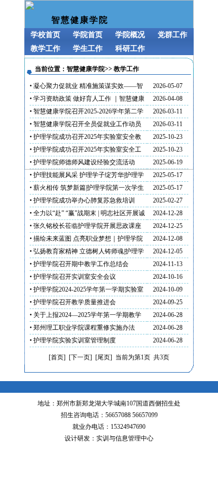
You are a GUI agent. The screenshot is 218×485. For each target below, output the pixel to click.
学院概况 (130, 35)
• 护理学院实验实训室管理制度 (73, 340)
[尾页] (103, 357)
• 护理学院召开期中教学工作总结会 (79, 264)
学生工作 (88, 48)
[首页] (57, 357)
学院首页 (88, 35)
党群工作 (172, 35)
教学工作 (45, 48)
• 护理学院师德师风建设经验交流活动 (82, 162)
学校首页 (45, 35)
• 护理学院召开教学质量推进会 (73, 302)
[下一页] (80, 357)
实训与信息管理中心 (124, 438)
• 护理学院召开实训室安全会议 (73, 276)
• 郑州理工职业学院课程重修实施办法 (82, 327)
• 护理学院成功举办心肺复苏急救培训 (82, 200)
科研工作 (130, 48)
